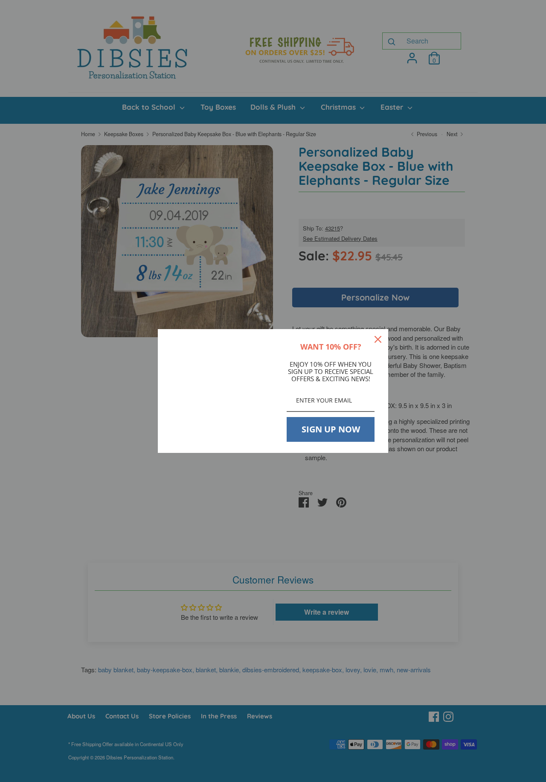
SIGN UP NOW (331, 429)
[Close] (378, 339)
